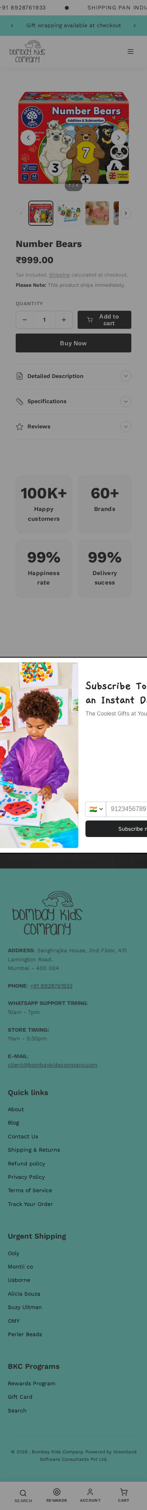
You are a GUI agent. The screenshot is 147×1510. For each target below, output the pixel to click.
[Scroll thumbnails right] (125, 213)
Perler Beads (25, 1334)
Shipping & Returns (34, 1150)
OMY (14, 1321)
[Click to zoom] (73, 138)
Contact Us (23, 1136)
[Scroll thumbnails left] (21, 213)
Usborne (19, 1280)
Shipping (59, 275)
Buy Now (73, 343)
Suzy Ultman (25, 1307)
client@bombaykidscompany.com (52, 1065)
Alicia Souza (24, 1294)
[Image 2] (69, 213)
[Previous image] (28, 138)
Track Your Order (30, 1204)
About (16, 1109)
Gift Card (20, 1397)
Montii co (20, 1266)
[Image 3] (97, 213)
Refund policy (26, 1163)
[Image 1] (40, 213)
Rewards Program (31, 1383)
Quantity (29, 303)
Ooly (13, 1253)
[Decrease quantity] (24, 319)
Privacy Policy (26, 1177)
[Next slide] (135, 25)
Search (17, 1410)
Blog (13, 1122)
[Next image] (119, 138)
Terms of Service (30, 1190)
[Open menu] (130, 51)
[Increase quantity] (64, 319)
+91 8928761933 (51, 986)
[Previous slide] (12, 25)
